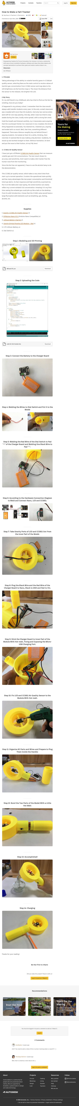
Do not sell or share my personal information (32, 1102)
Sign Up (73, 3)
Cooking (42, 1078)
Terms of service (35, 1100)
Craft (31, 1086)
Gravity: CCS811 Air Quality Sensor (15, 213)
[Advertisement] (67, 123)
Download (48, 269)
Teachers (39, 3)
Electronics (21, 15)
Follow (13, 57)
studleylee (19, 1045)
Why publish (54, 1078)
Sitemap (53, 1086)
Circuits (32, 1078)
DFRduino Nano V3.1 (11, 216)
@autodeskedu (71, 1082)
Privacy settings (58, 1100)
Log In (66, 3)
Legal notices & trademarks (54, 1102)
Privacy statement (46, 1100)
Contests (30, 3)
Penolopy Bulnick (21, 1057)
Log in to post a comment (39, 1067)
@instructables (71, 1078)
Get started (54, 1081)
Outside (42, 1083)
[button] (51, 18)
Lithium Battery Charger (12, 220)
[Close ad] (77, 101)
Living (42, 1081)
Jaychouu (6, 15)
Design (32, 1083)
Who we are (54, 1088)
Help (52, 1083)
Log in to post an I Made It (39, 978)
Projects (23, 3)
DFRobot (7, 71)
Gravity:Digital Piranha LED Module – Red (18, 223)
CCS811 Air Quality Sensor (30, 153)
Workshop (32, 1081)
